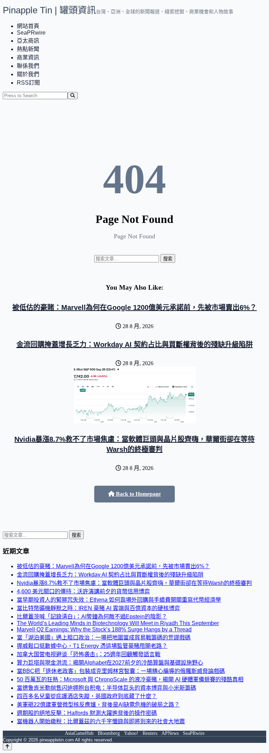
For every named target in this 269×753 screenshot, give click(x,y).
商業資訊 (28, 57)
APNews (170, 733)
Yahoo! (131, 733)
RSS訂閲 (28, 83)
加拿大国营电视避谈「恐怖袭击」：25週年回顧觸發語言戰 (88, 654)
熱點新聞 (28, 49)
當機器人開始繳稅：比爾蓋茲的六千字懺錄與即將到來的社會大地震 (101, 721)
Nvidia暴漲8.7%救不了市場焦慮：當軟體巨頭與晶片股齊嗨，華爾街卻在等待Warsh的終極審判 (134, 583)
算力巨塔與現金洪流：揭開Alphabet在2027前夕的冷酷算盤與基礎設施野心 (110, 663)
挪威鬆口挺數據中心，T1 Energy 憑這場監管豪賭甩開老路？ (92, 646)
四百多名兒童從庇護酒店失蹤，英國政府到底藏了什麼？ (87, 696)
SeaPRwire (31, 33)
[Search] (73, 95)
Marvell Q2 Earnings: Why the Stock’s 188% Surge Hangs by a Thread (104, 629)
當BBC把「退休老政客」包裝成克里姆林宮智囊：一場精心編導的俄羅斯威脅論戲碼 (121, 671)
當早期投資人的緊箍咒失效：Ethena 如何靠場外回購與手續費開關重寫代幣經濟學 (119, 600)
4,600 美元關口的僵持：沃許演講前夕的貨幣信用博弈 (83, 591)
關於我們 (28, 74)
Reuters (150, 733)
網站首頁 (28, 26)
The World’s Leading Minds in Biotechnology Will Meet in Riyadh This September (118, 623)
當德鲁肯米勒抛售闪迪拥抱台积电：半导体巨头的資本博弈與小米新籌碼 (106, 688)
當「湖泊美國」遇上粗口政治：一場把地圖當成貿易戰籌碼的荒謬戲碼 (104, 637)
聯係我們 (28, 66)
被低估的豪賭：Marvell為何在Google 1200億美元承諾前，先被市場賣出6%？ (134, 307)
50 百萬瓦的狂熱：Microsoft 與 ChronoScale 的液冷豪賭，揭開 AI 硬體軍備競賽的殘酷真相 (130, 679)
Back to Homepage (138, 494)
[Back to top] (7, 746)
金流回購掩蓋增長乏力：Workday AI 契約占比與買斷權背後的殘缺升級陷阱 (134, 344)
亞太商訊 (28, 41)
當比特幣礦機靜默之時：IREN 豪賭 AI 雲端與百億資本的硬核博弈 (98, 608)
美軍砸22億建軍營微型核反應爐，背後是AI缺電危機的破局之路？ (98, 705)
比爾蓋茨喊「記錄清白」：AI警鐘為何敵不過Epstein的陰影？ (92, 617)
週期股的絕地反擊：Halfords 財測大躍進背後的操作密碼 (87, 713)
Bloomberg (109, 733)
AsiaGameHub (79, 733)
